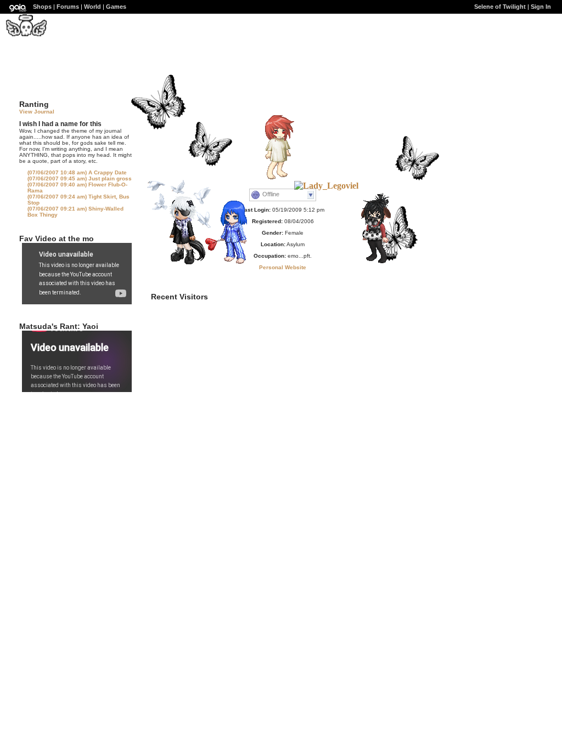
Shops (42, 6)
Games (116, 6)
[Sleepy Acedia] (229, 263)
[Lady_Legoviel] (326, 185)
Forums (68, 6)
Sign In (541, 6)
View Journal (36, 112)
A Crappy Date (77, 172)
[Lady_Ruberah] (178, 261)
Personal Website (282, 267)
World (92, 6)
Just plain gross (79, 178)
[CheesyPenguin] (371, 263)
